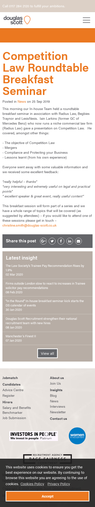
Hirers (7, 401)
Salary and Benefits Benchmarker (16, 410)
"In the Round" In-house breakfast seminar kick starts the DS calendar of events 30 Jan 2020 (45, 305)
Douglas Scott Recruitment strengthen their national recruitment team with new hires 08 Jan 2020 (41, 323)
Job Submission (14, 417)
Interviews (57, 406)
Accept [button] (47, 496)
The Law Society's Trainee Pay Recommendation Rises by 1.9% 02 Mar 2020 (45, 270)
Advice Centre (12, 389)
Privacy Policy (59, 483)
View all (47, 353)
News (22, 101)
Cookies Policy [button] (32, 483)
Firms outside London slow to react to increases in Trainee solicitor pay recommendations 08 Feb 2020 (45, 287)
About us (57, 377)
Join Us (55, 383)
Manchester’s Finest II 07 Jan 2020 (21, 338)
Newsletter (58, 411)
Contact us (58, 418)
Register (8, 395)
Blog (53, 395)
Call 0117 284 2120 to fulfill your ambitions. (33, 5)
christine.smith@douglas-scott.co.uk (29, 225)
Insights (56, 389)
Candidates (11, 384)
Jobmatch (10, 377)
